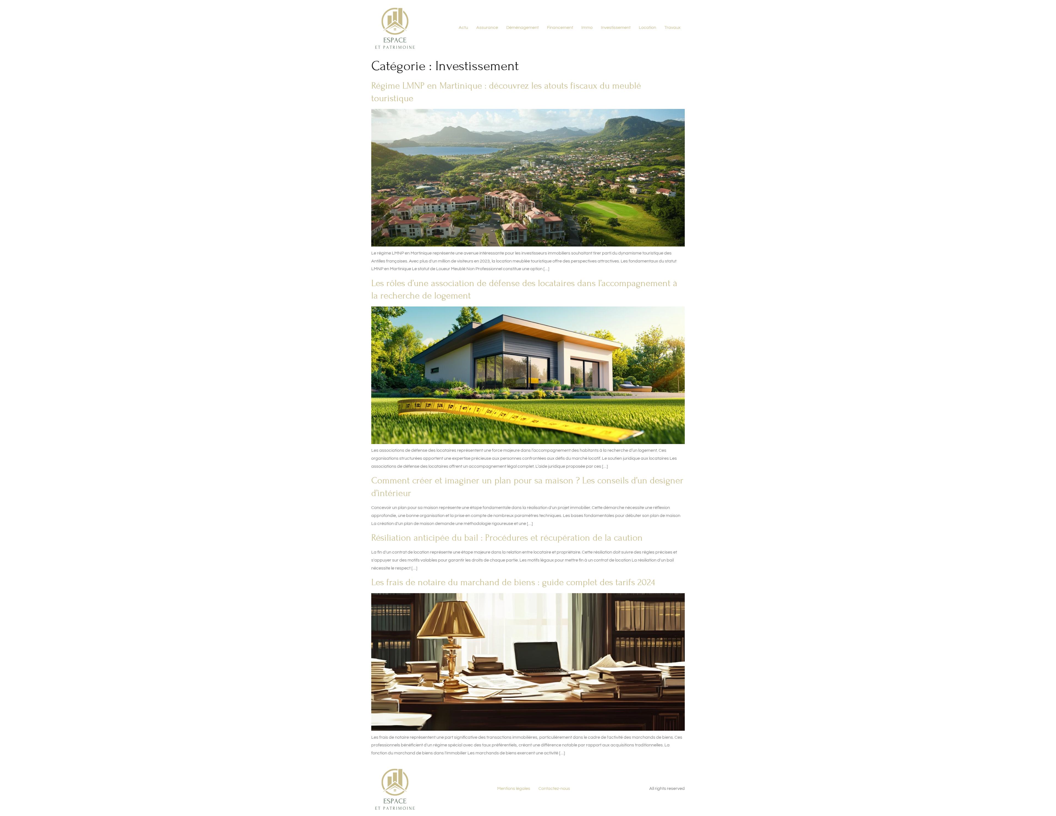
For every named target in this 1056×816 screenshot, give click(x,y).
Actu (463, 27)
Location (647, 27)
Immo (587, 27)
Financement (560, 27)
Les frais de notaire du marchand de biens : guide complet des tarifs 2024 (513, 582)
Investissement (616, 27)
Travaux (672, 27)
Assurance (487, 27)
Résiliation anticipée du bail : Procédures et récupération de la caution (507, 537)
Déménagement (522, 27)
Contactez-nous (554, 788)
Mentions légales (513, 788)
